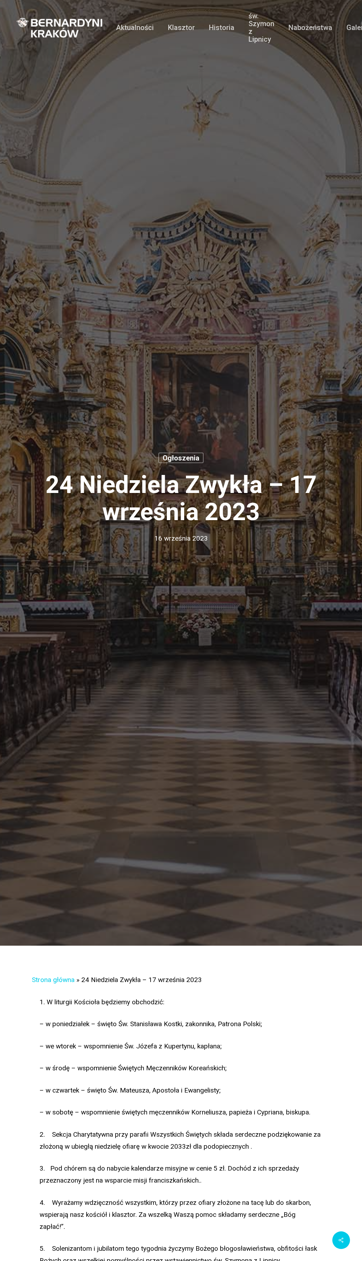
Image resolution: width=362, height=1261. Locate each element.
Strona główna (53, 980)
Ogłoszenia (181, 458)
